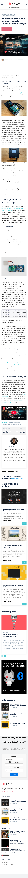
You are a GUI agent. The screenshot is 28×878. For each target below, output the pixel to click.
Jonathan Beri (14, 845)
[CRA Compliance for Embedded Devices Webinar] (14, 496)
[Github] (2, 792)
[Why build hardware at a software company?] (14, 622)
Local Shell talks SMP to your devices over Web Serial (18, 722)
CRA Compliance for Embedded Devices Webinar (18, 704)
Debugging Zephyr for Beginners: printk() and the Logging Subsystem (17, 851)
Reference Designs (8, 15)
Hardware (5, 14)
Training (5, 543)
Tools (4, 582)
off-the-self (6, 424)
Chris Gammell (9, 59)
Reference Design (16, 424)
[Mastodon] (14, 464)
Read (24, 523)
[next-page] (5, 656)
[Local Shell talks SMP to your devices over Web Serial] (14, 572)
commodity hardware (14, 422)
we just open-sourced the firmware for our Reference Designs (13, 208)
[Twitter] (12, 792)
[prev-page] (2, 656)
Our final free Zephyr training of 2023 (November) (8, 431)
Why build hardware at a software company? (11, 635)
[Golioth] (7, 783)
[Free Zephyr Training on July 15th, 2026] (14, 533)
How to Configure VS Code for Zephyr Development (17, 832)
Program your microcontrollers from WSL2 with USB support (17, 842)
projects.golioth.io (20, 93)
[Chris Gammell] (2, 60)
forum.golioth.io (17, 478)
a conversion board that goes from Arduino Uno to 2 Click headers (13, 248)
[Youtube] (7, 792)
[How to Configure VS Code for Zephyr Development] (5, 834)
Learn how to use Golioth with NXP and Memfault (20, 431)
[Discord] (10, 792)
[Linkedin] (4, 792)
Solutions (13, 14)
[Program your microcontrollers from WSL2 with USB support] (5, 843)
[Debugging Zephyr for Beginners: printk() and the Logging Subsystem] (5, 852)
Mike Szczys (13, 834)
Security (5, 506)
